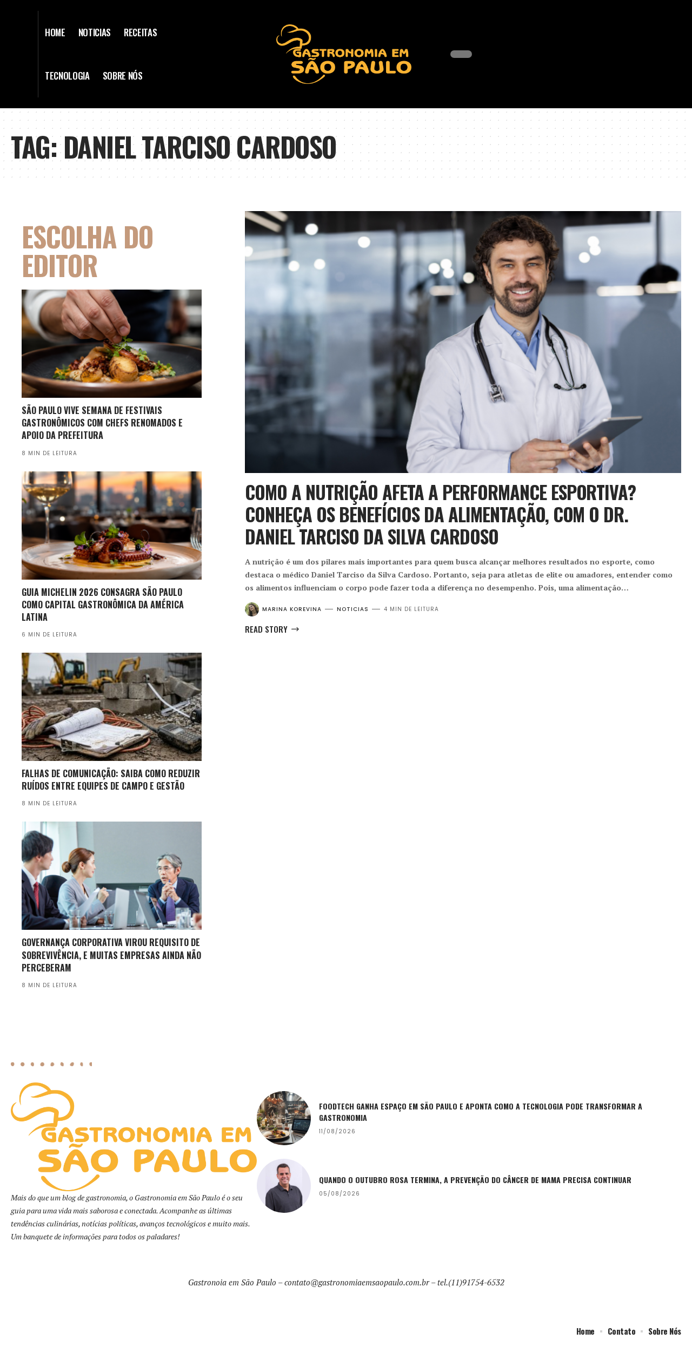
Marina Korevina (292, 609)
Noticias (353, 609)
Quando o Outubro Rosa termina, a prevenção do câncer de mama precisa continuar (476, 1179)
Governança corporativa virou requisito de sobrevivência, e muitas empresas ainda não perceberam (111, 955)
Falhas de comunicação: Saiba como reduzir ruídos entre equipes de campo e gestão (111, 779)
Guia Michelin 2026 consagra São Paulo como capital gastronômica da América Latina (103, 604)
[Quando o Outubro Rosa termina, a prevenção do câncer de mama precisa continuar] (284, 1186)
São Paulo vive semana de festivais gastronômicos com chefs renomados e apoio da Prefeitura (102, 423)
